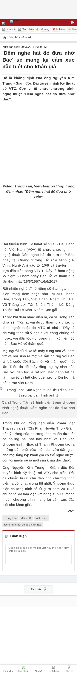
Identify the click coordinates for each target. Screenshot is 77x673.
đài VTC (26, 518)
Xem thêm (37, 589)
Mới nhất (11, 29)
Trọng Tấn (10, 518)
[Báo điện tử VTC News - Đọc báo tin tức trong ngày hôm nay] (22, 22)
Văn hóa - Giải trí (20, 37)
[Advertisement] (38, 140)
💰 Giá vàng (42, 29)
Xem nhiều (27, 29)
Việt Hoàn (41, 518)
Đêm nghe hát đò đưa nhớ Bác (22, 524)
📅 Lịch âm (58, 29)
